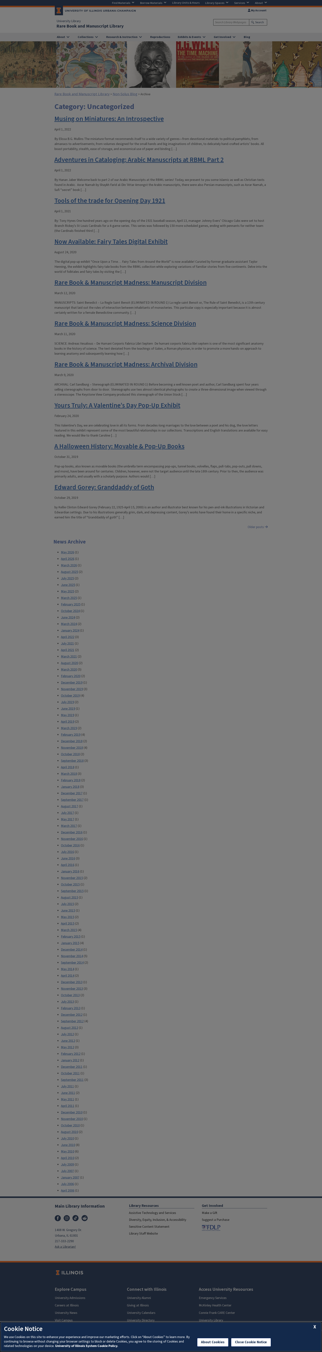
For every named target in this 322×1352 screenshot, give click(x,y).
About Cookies (213, 1342)
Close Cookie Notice (251, 1342)
